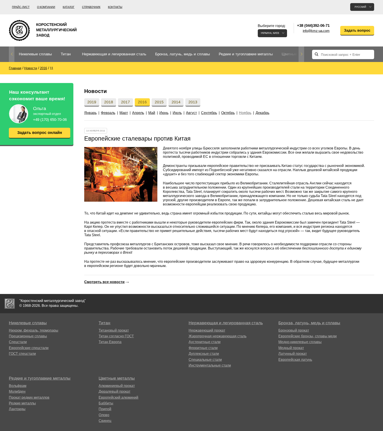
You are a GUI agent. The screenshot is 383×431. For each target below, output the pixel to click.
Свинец (105, 421)
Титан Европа (110, 342)
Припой (105, 409)
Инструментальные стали (210, 365)
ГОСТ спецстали (22, 354)
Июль (177, 113)
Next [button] (301, 54)
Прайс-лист (20, 7)
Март (123, 113)
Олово (104, 415)
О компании (46, 7)
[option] (35, 54)
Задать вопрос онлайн (39, 132)
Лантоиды (17, 409)
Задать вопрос (357, 30)
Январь (90, 113)
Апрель (138, 113)
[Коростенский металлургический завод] (9, 303)
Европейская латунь (295, 359)
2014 (176, 102)
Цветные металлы (297, 54)
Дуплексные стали (204, 354)
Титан (66, 54)
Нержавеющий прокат (207, 330)
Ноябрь (245, 113)
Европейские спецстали (29, 348)
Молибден (17, 391)
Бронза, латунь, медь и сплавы (182, 54)
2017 (125, 102)
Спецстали (18, 342)
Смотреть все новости (104, 282)
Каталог (68, 7)
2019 (91, 102)
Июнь (163, 113)
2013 (192, 102)
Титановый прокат (114, 330)
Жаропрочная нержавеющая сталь (217, 336)
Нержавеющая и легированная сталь (114, 54)
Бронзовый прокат (293, 330)
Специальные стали (205, 359)
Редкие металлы (22, 403)
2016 (142, 102)
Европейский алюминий (118, 397)
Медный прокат (291, 348)
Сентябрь (209, 113)
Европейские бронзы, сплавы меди (307, 336)
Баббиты (106, 403)
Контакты (115, 7)
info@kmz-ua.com (316, 31)
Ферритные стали (203, 348)
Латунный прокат (292, 354)
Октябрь (228, 113)
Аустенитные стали (205, 342)
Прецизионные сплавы (28, 336)
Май (151, 113)
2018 (108, 102)
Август (191, 113)
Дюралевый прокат (114, 391)
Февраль (108, 113)
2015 (159, 102)
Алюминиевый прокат (117, 386)
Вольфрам (17, 386)
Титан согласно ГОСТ (116, 336)
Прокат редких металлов (29, 397)
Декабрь (262, 113)
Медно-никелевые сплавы (300, 342)
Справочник (91, 7)
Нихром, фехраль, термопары (33, 330)
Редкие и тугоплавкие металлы (246, 54)
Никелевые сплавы (35, 54)
